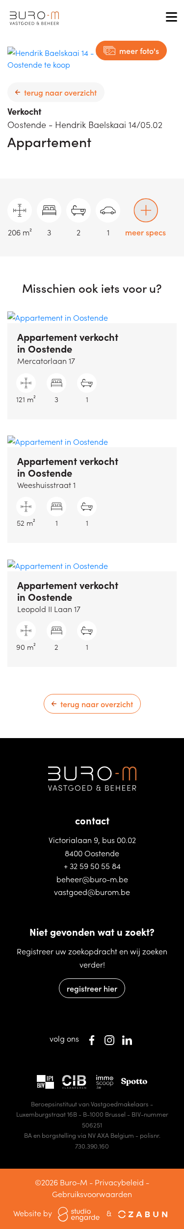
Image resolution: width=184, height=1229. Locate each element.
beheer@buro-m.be (92, 878)
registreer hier (92, 988)
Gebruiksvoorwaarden (92, 1193)
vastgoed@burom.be (92, 891)
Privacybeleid (119, 1182)
